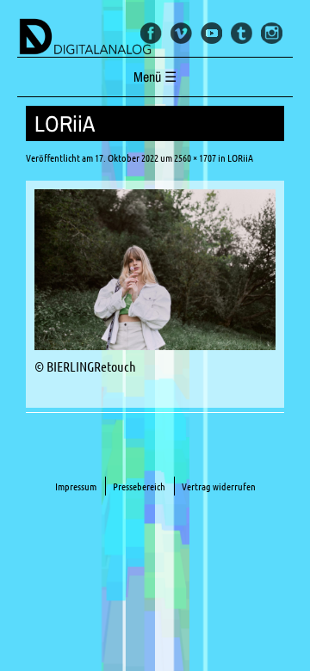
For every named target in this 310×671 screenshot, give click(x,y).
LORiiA (240, 157)
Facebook (151, 33)
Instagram (271, 33)
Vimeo (181, 33)
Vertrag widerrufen (219, 486)
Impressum (75, 486)
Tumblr (241, 33)
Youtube (211, 33)
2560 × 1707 (195, 157)
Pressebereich (139, 486)
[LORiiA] (155, 345)
